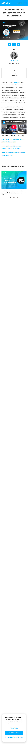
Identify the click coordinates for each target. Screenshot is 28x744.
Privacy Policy (14, 728)
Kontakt (19, 3)
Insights (15, 73)
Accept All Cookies (14, 732)
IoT (15, 70)
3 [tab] (13, 197)
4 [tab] (14, 197)
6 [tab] (17, 197)
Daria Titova (14, 60)
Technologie (14, 75)
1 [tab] (10, 197)
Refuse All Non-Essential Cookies (14, 737)
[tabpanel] (14, 183)
